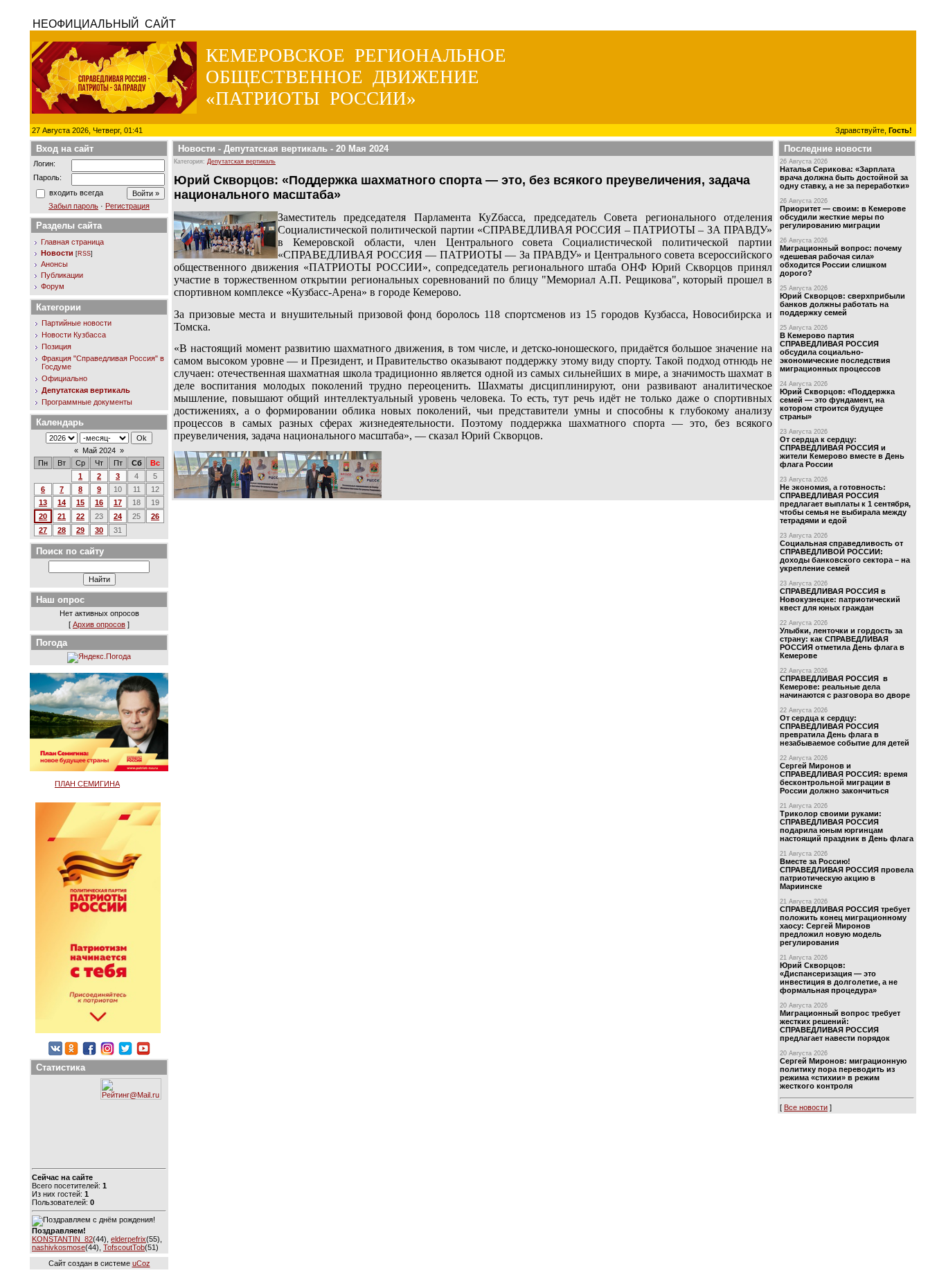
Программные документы (87, 402)
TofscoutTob (124, 1247)
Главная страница (72, 242)
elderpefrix (128, 1239)
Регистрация (127, 206)
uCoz (141, 1263)
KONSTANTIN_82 (62, 1239)
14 (61, 502)
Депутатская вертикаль (86, 390)
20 (43, 516)
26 (155, 516)
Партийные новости (76, 323)
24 (118, 516)
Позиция (56, 346)
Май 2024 (99, 450)
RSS (84, 253)
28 (61, 530)
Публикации (62, 275)
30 (99, 530)
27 (43, 530)
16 (99, 502)
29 (80, 530)
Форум (52, 286)
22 (80, 516)
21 (61, 516)
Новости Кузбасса (74, 335)
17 (118, 502)
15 (80, 502)
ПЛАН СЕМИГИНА (87, 784)
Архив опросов (99, 624)
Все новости (806, 1107)
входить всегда (76, 192)
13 (43, 502)
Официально (64, 378)
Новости (57, 253)
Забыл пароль (73, 206)
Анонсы (54, 264)
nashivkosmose (58, 1247)
